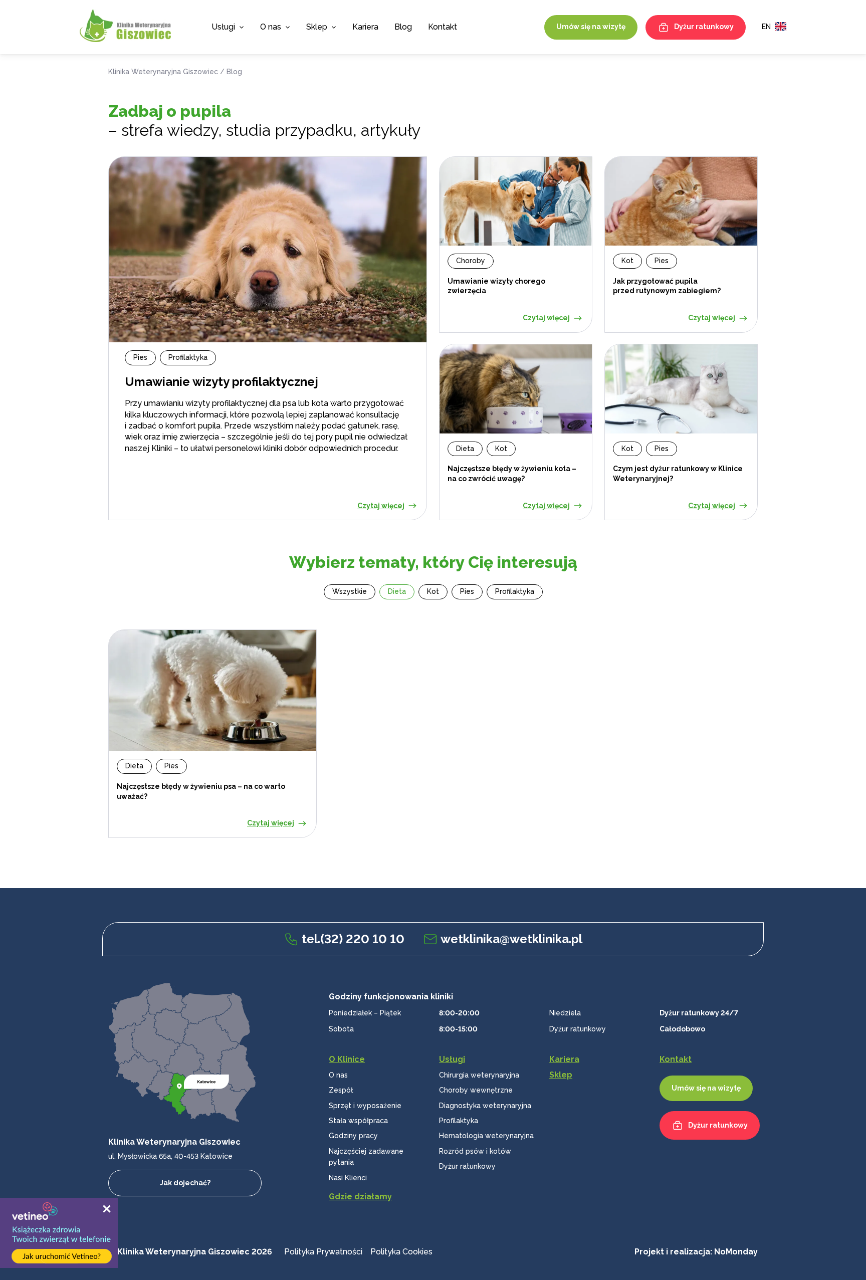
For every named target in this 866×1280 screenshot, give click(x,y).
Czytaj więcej (380, 506)
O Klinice (347, 1059)
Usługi (223, 27)
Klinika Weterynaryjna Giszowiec (163, 72)
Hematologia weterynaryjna (486, 1136)
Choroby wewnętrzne (476, 1090)
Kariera (365, 27)
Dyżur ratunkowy (704, 27)
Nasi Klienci (348, 1178)
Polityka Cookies (401, 1251)
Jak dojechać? (185, 1183)
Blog (403, 27)
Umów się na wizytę (590, 27)
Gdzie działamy (360, 1196)
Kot (433, 591)
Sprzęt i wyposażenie (365, 1106)
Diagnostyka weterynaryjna (485, 1106)
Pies (467, 591)
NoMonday (736, 1251)
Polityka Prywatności (323, 1251)
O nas (338, 1075)
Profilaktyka (514, 591)
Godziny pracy (353, 1136)
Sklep (316, 27)
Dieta (397, 591)
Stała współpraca (358, 1121)
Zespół (341, 1090)
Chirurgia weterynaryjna (479, 1075)
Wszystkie (349, 591)
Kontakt (442, 27)
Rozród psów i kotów (475, 1151)
